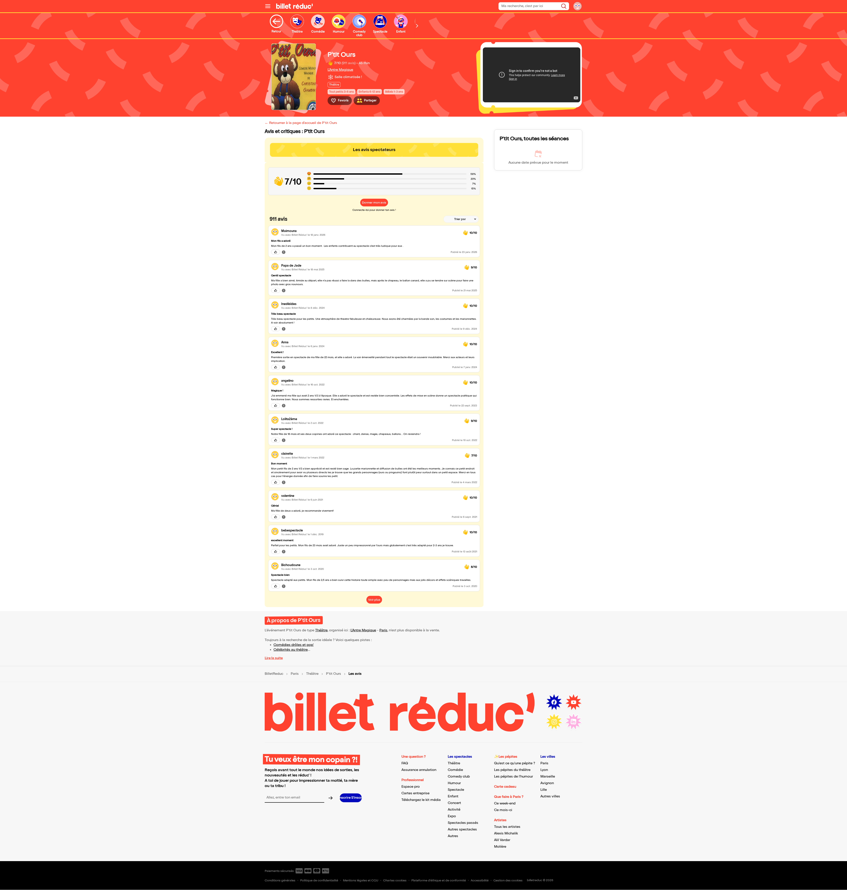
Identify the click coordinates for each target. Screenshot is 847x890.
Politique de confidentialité (319, 880)
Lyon (544, 770)
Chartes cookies (395, 880)
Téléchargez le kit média (421, 800)
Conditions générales (280, 880)
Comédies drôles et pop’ (294, 645)
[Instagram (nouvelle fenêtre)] (554, 722)
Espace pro (410, 787)
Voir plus (374, 600)
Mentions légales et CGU (360, 880)
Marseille (547, 776)
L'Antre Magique (340, 70)
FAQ (404, 763)
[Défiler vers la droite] (417, 25)
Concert (454, 803)
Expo (452, 816)
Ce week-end (504, 803)
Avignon (547, 783)
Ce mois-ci (503, 810)
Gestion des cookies (508, 880)
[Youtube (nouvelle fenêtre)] (573, 702)
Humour (454, 783)
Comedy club (459, 776)
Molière (500, 847)
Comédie (455, 770)
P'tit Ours (333, 674)
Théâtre (321, 630)
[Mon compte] (577, 6)
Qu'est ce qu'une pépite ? (514, 763)
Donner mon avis (374, 202)
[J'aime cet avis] (275, 252)
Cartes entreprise (415, 793)
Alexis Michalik (506, 833)
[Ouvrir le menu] (269, 6)
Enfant (453, 796)
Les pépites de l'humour (513, 776)
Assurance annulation (418, 770)
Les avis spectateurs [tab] (374, 149)
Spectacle (456, 790)
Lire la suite (274, 658)
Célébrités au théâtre (291, 650)
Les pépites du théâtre (512, 770)
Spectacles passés (463, 823)
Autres (453, 836)
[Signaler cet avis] (283, 252)
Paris (383, 630)
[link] (370, 231)
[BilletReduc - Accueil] (294, 6)
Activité (454, 810)
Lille (543, 790)
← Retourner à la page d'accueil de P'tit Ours (301, 123)
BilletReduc (274, 674)
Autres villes (550, 796)
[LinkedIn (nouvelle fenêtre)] (573, 722)
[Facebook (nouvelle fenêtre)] (554, 702)
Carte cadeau (505, 787)
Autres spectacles (462, 829)
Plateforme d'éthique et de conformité (438, 880)
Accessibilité (480, 880)
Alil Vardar (502, 840)
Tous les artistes (507, 827)
